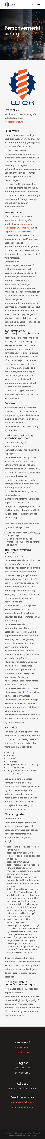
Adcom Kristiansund (17, 1136)
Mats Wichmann (22, 1047)
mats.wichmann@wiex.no (22, 1102)
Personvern (31, 1136)
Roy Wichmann (23, 1052)
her (28, 703)
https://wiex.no (15, 121)
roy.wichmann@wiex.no (22, 1107)
